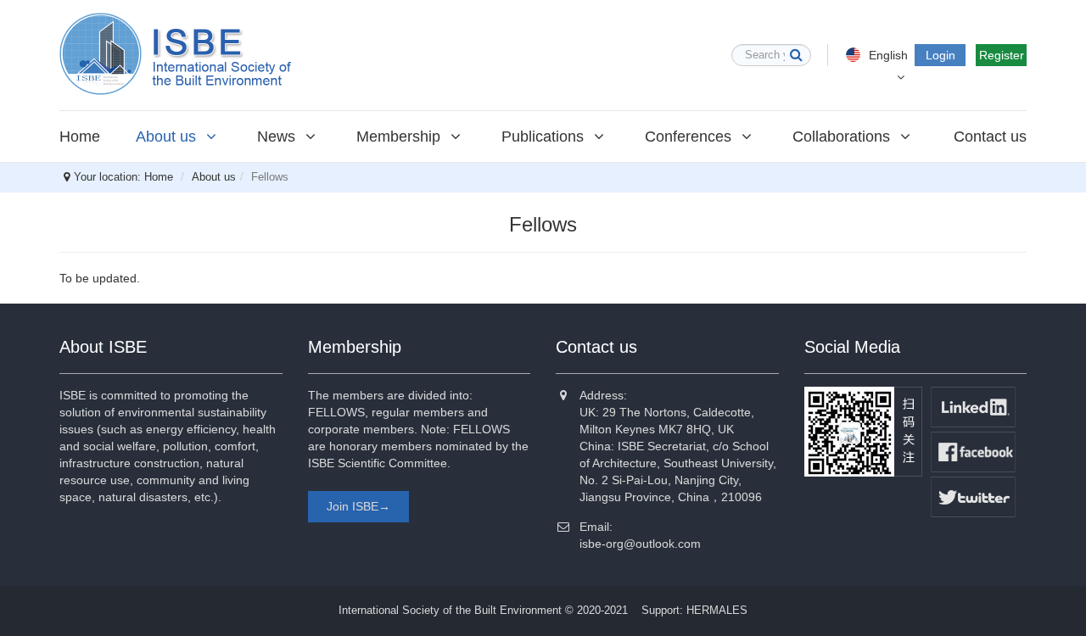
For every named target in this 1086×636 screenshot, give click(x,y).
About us (168, 136)
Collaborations (843, 136)
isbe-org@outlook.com (640, 543)
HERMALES (716, 610)
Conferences (690, 136)
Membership (400, 136)
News (278, 136)
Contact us (990, 136)
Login (940, 55)
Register (1001, 55)
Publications (544, 136)
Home (79, 136)
